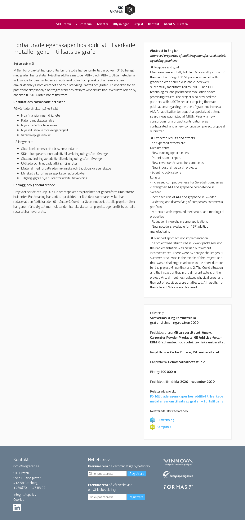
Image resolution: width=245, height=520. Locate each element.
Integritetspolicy (24, 494)
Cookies (18, 499)
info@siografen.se (26, 466)
